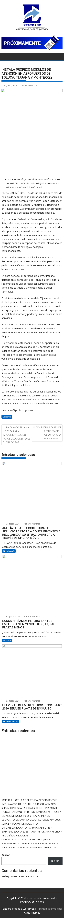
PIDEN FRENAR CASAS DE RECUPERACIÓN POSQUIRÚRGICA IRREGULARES (47, 433)
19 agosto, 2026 (12, 523)
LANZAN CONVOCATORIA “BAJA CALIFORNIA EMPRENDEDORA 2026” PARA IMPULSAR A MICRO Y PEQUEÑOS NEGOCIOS (31, 831)
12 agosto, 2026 (12, 616)
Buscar (5, 855)
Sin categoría (9, 551)
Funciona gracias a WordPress (19, 908)
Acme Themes (32, 912)
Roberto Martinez (30, 85)
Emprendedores (10, 721)
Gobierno (6, 417)
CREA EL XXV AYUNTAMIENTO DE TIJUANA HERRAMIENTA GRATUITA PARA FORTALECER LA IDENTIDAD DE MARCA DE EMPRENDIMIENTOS (29, 843)
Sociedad (7, 640)
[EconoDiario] (4, 56)
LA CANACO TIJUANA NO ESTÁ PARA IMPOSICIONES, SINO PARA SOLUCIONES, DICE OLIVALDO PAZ (16, 435)
